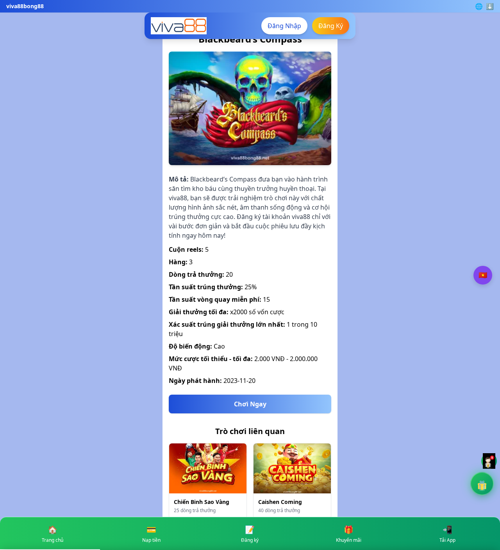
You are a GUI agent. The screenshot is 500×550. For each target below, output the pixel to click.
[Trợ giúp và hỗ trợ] (489, 461)
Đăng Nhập (284, 25)
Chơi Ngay (250, 404)
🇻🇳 (483, 275)
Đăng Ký (330, 25)
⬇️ (490, 6)
